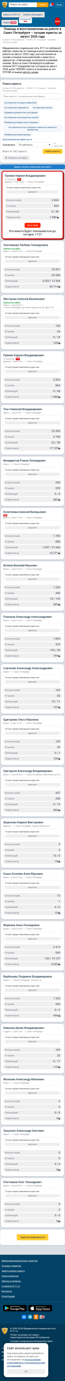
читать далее (30, 72)
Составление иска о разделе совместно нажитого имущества (32, 128)
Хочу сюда (32, 225)
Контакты (7, 1291)
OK (26, 1371)
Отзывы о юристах (11, 1266)
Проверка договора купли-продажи (21, 122)
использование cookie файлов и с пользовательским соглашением (26, 1362)
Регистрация (8, 1296)
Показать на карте (17, 158)
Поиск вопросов (10, 1276)
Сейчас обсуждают (33, 14)
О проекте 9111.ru (11, 1286)
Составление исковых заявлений (20, 103)
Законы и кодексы (11, 1281)
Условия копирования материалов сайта (31, 1341)
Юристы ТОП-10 (11, 14)
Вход (59, 4)
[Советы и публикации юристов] (5, 5)
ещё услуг (32, 192)
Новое (9, 22)
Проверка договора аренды (17, 134)
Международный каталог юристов (20, 1261)
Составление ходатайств (16, 107)
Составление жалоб (42, 107)
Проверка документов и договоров (20, 112)
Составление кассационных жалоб (21, 117)
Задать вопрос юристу (13, 1271)
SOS (57, 21)
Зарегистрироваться (32, 1237)
